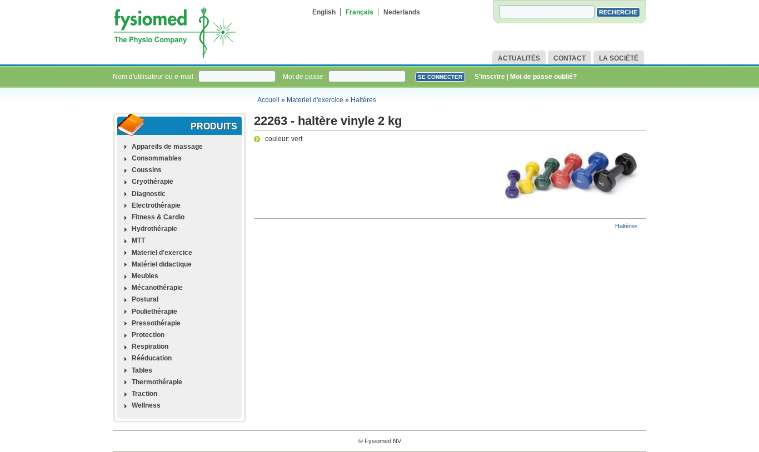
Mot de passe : (305, 77)
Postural (145, 299)
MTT (138, 240)
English (324, 12)
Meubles (145, 276)
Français (359, 12)
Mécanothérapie (157, 288)
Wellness (146, 405)
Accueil (268, 100)
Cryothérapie (152, 181)
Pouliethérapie (154, 311)
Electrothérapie (156, 205)
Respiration (150, 346)
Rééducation (152, 358)
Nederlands (401, 12)
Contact (569, 58)
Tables (142, 370)
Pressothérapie (156, 323)
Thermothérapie (157, 382)
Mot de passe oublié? (543, 77)
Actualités (519, 58)
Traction (144, 394)
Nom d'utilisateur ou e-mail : (155, 77)
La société (618, 58)
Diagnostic (149, 194)
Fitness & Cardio (158, 217)
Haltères (363, 100)
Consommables (157, 158)
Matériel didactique (162, 264)
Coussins (147, 170)
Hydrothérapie (154, 229)
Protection (148, 335)
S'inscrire (490, 77)
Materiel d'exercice (315, 100)
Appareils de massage (167, 146)
